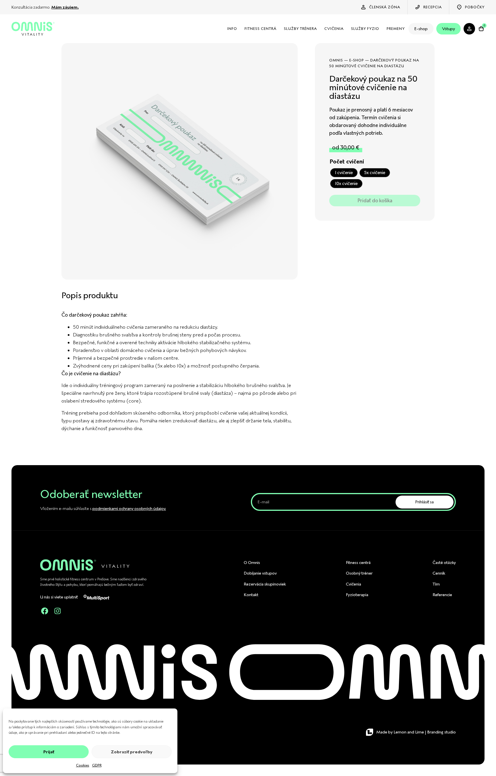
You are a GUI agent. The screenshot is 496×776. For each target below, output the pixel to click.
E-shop (421, 28)
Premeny (396, 28)
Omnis (336, 60)
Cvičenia (334, 28)
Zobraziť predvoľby (131, 751)
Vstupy (448, 28)
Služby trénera (300, 28)
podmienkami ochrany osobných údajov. (129, 508)
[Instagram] (57, 611)
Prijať (48, 751)
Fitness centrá (260, 28)
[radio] (343, 172)
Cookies (82, 765)
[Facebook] (44, 611)
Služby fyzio (365, 28)
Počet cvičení (347, 162)
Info (232, 28)
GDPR (97, 765)
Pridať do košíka (374, 200)
